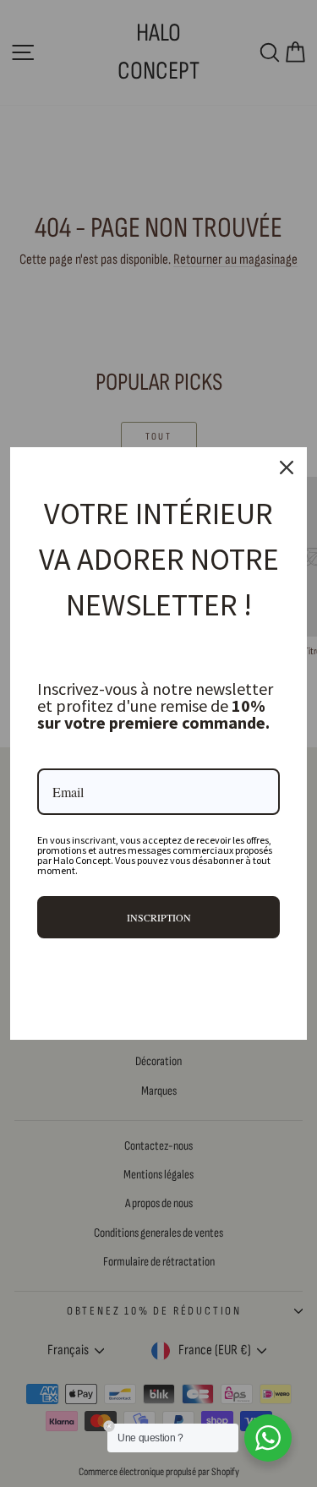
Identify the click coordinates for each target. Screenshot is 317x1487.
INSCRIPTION (159, 917)
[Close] (286, 467)
